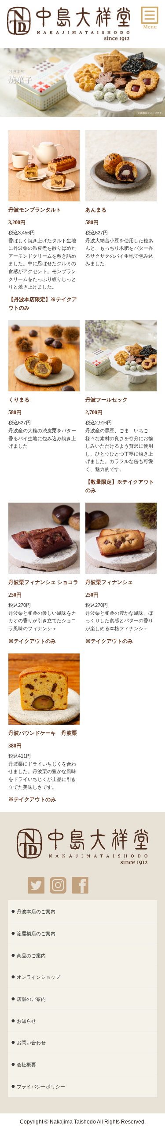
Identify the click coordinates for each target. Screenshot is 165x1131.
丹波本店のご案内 (36, 911)
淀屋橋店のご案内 (36, 933)
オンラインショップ (38, 977)
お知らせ (26, 1021)
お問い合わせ (31, 1042)
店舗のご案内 (31, 999)
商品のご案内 (31, 955)
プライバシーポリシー (41, 1086)
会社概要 (26, 1064)
